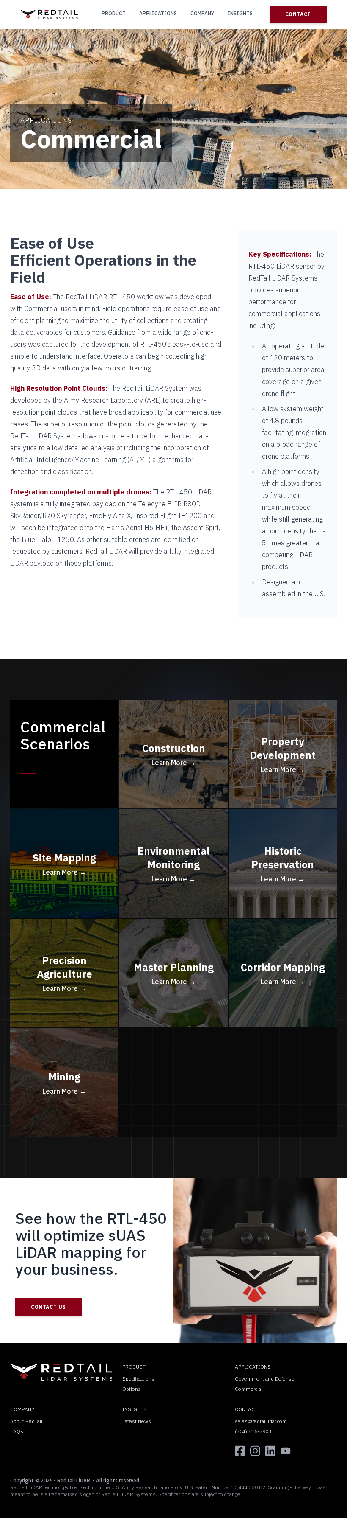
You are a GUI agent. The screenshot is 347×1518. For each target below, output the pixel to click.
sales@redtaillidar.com (261, 1421)
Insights (240, 13)
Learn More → (173, 762)
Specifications (138, 1378)
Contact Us (48, 1307)
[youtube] (286, 1450)
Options (131, 1389)
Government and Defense (265, 1378)
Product (114, 13)
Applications (158, 13)
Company (202, 13)
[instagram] (255, 1450)
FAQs (16, 1431)
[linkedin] (270, 1450)
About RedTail (26, 1421)
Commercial (248, 1389)
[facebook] (240, 1450)
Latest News (136, 1421)
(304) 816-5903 (253, 1431)
